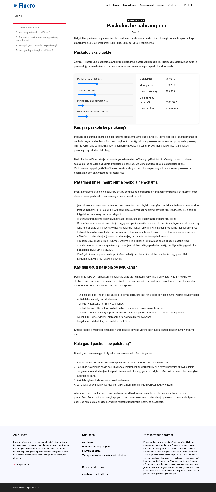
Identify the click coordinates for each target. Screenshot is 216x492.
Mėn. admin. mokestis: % (92, 111)
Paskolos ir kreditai (136, 20)
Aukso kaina (129, 5)
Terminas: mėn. (86, 90)
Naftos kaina (112, 5)
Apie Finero (87, 442)
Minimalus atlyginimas (152, 5)
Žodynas (173, 5)
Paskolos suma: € (89, 79)
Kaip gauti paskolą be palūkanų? (36, 50)
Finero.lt (135, 32)
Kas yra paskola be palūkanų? (34, 32)
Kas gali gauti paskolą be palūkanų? (38, 45)
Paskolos (189, 5)
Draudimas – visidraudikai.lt (95, 474)
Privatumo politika (91, 451)
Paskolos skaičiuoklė (30, 27)
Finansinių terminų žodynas (96, 446)
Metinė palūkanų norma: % (92, 100)
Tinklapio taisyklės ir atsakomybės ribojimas (104, 455)
